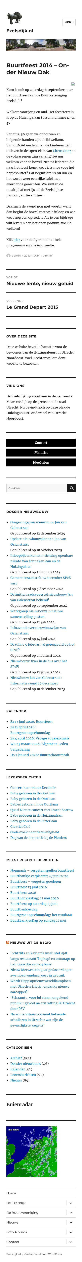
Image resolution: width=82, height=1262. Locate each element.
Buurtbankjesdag (23, 909)
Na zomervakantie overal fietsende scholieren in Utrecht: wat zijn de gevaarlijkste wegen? (38, 1019)
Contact (41, 443)
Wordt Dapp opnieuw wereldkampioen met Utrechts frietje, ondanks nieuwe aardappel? (40, 986)
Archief (48, 255)
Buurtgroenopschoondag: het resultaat (41, 915)
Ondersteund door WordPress (43, 1254)
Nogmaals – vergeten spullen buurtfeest (42, 870)
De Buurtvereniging (22, 1213)
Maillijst (41, 453)
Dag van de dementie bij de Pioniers (38, 838)
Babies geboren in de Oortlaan (34, 804)
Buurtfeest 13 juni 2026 (28, 887)
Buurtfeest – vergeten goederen (35, 881)
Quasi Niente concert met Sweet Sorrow (41, 810)
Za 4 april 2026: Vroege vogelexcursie (39, 738)
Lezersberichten (23, 1075)
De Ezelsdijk (16, 1203)
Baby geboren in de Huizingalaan (36, 815)
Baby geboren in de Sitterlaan (33, 821)
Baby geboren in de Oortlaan (32, 793)
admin (16, 255)
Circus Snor (62, 151)
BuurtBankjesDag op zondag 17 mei (38, 920)
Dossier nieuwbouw (25, 1064)
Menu (69, 22)
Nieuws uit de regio (30, 943)
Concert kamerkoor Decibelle (33, 788)
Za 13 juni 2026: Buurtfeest (31, 722)
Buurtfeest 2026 (23, 893)
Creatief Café (20, 827)
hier (17, 240)
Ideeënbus (41, 462)
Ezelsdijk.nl (19, 31)
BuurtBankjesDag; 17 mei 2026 (34, 898)
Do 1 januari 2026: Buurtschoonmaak (39, 755)
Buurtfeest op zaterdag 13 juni (34, 904)
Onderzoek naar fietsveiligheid (34, 832)
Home (11, 1193)
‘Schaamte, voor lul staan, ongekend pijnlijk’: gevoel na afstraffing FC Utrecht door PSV (42, 1003)
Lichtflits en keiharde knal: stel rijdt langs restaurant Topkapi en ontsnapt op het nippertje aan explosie (42, 958)
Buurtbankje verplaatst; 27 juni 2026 (39, 876)
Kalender (17, 1069)
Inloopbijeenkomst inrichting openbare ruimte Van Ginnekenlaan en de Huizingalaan (41, 561)
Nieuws (16, 1080)
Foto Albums (16, 1232)
